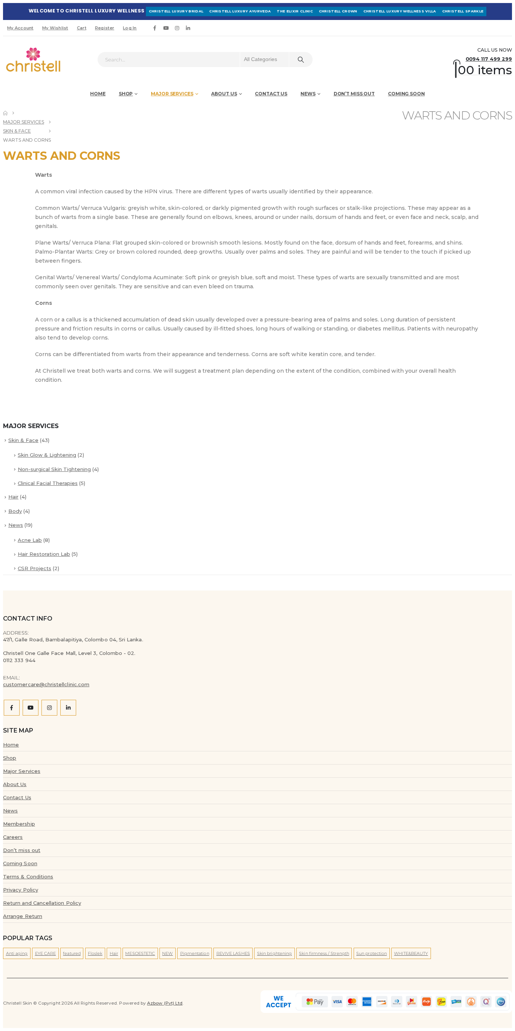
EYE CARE (45, 953)
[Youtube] (166, 28)
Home (98, 93)
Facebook (12, 708)
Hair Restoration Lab (44, 554)
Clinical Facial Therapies (48, 483)
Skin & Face (23, 440)
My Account (20, 28)
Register (104, 28)
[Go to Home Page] (5, 113)
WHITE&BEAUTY (411, 953)
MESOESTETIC (140, 953)
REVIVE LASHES (233, 953)
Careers (13, 837)
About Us (15, 784)
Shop (126, 93)
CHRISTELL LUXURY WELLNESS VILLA (399, 11)
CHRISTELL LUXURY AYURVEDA (240, 11)
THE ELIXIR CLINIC (295, 11)
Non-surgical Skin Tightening (54, 469)
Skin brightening (274, 953)
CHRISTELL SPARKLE (463, 11)
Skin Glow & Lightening (47, 455)
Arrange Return (22, 916)
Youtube (30, 708)
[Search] (301, 59)
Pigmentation (194, 953)
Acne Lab (30, 540)
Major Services (21, 771)
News (308, 93)
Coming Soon (406, 93)
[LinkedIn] (188, 28)
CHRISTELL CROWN (338, 11)
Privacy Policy (20, 890)
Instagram (49, 708)
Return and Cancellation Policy (42, 903)
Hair (13, 497)
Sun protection (371, 953)
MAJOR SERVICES (172, 93)
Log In (130, 28)
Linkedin (68, 708)
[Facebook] (155, 28)
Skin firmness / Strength (324, 953)
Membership (19, 824)
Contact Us (271, 93)
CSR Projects (34, 568)
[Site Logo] (24, 59)
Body (15, 511)
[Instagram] (177, 28)
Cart (81, 28)
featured (72, 953)
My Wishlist (55, 28)
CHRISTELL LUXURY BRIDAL (176, 11)
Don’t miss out (354, 93)
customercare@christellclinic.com (46, 684)
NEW (167, 953)
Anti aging (17, 953)
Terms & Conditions (28, 876)
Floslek (95, 953)
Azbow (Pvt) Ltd (164, 1003)
